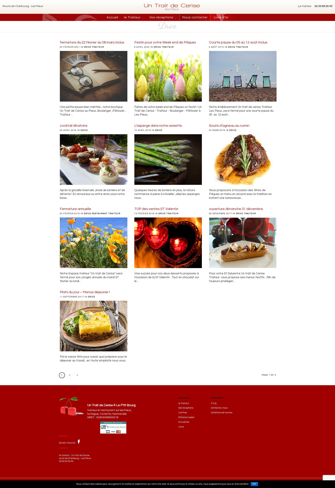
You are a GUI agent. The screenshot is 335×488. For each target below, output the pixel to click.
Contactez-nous (219, 408)
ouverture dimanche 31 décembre (236, 209)
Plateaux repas (186, 417)
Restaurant (100, 214)
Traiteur (98, 47)
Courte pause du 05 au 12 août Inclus (238, 42)
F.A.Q (213, 403)
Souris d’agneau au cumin (229, 125)
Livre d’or (221, 17)
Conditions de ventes (221, 412)
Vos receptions (185, 408)
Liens (181, 427)
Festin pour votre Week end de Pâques (165, 42)
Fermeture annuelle (75, 209)
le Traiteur (132, 17)
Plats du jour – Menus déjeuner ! (85, 292)
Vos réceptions (161, 17)
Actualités (183, 422)
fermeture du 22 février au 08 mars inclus (92, 42)
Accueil (112, 17)
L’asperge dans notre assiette (158, 125)
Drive (87, 47)
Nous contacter (195, 17)
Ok (254, 484)
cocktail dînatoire (73, 125)
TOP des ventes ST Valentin (156, 209)
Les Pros (182, 412)
